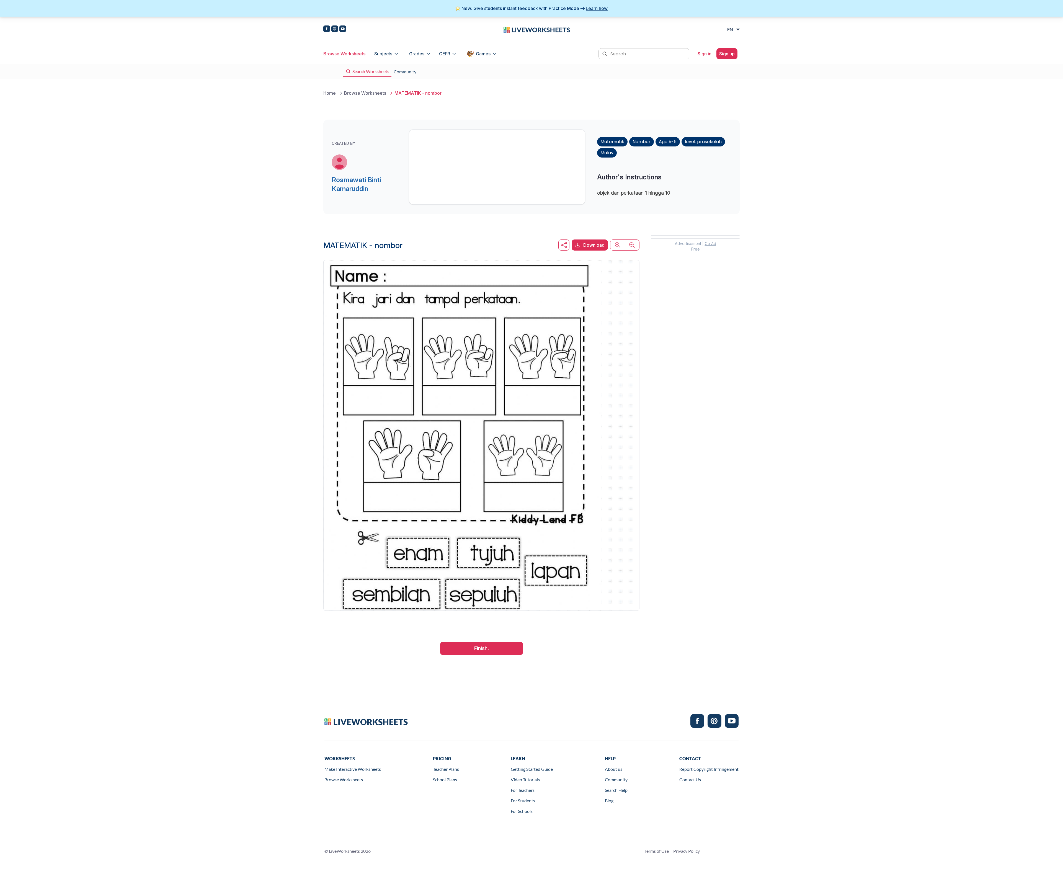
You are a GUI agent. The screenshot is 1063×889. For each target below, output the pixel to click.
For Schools (522, 811)
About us (613, 769)
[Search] (605, 53)
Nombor (642, 141)
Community (616, 779)
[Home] (537, 29)
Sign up (727, 53)
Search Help (616, 790)
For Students (523, 800)
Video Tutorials (525, 779)
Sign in (704, 53)
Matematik (612, 141)
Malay (606, 153)
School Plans (445, 779)
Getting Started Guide (532, 769)
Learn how (597, 8)
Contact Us (690, 779)
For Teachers (523, 790)
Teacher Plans (446, 769)
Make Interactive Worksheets (352, 769)
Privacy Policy (686, 851)
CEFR (444, 53)
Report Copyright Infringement (709, 769)
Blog (609, 800)
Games (483, 53)
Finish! (481, 648)
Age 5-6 (668, 141)
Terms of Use (656, 851)
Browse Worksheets (344, 53)
